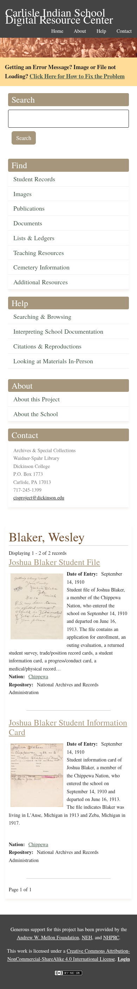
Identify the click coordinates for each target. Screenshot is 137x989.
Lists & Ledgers (33, 237)
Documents (27, 223)
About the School (35, 413)
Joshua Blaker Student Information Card (68, 727)
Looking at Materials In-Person (53, 361)
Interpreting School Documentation (58, 331)
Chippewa (38, 676)
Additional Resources (40, 282)
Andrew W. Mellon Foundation (48, 937)
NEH (87, 937)
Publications (29, 208)
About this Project (36, 399)
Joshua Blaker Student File (54, 562)
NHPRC (111, 937)
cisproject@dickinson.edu (38, 497)
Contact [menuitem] (124, 31)
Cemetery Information (41, 267)
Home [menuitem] (57, 31)
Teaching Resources (38, 252)
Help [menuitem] (101, 31)
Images (22, 193)
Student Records (34, 179)
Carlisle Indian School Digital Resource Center (59, 13)
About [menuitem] (80, 31)
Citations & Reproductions (47, 346)
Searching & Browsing (42, 316)
